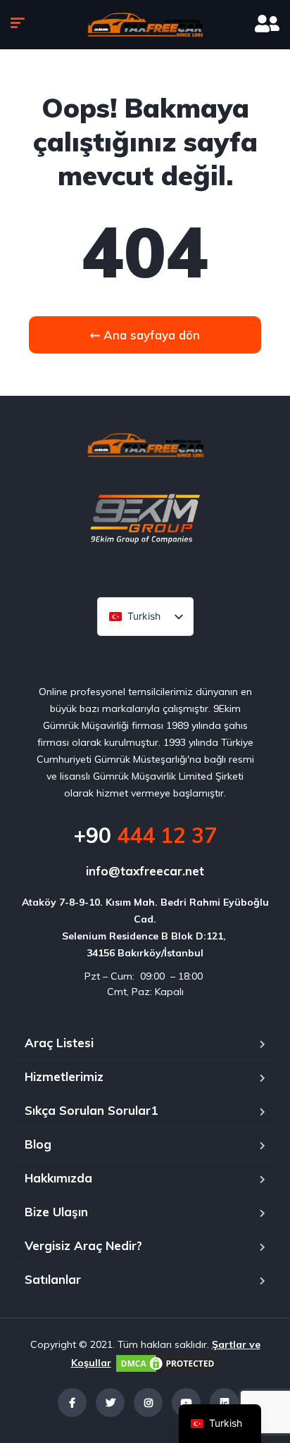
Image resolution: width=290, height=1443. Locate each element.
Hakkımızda (58, 1177)
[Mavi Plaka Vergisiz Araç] (145, 24)
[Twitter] (110, 1402)
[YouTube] (186, 1402)
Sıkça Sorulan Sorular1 (91, 1110)
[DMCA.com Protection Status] (167, 1362)
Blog (38, 1144)
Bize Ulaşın (56, 1211)
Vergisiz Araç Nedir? (83, 1245)
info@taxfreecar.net (145, 870)
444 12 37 (145, 835)
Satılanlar (53, 1279)
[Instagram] (148, 1402)
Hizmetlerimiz (64, 1076)
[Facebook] (72, 1402)
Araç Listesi (59, 1042)
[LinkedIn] (224, 1402)
